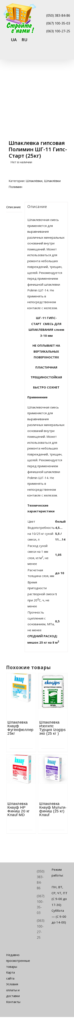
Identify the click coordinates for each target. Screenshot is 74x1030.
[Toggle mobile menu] (66, 54)
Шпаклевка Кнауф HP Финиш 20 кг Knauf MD (18, 809)
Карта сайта (10, 975)
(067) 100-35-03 (58, 23)
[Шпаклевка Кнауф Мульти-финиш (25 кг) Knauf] (53, 765)
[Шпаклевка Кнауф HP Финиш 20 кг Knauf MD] (21, 765)
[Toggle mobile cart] (51, 54)
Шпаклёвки (34, 181)
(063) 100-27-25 (58, 31)
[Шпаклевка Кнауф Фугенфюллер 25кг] (21, 684)
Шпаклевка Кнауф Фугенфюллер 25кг (20, 728)
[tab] (14, 207)
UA (14, 39)
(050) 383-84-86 (58, 15)
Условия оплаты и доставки (13, 990)
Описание (13, 207)
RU (24, 39)
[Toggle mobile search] (58, 54)
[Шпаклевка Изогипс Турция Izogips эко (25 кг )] (53, 684)
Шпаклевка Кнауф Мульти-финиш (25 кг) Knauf (53, 809)
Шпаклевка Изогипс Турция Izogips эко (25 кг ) (52, 728)
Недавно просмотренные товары (14, 961)
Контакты (13, 1002)
